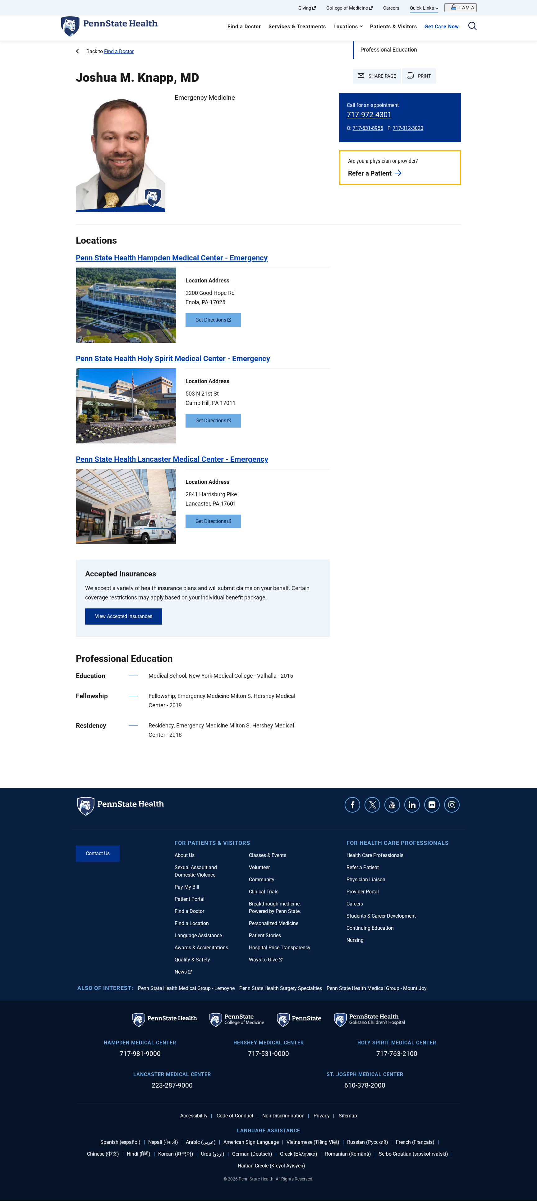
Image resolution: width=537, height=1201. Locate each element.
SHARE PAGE (381, 76)
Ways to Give (263, 960)
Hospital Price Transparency (279, 948)
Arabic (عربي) (201, 1142)
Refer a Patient (370, 173)
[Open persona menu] (460, 7)
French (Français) (415, 1142)
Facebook (352, 805)
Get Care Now (442, 27)
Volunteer (259, 867)
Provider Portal (363, 892)
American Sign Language (251, 1142)
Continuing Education (370, 928)
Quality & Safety (192, 960)
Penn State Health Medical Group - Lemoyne (186, 988)
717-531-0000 (268, 1053)
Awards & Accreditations (201, 948)
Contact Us (98, 853)
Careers (391, 8)
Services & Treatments (297, 27)
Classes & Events (267, 855)
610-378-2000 (364, 1085)
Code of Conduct (235, 1116)
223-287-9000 (172, 1085)
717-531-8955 (368, 128)
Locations (345, 27)
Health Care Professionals (375, 855)
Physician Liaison (366, 879)
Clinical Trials (263, 892)
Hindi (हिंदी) (138, 1154)
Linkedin (412, 805)
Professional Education (388, 49)
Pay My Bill (187, 887)
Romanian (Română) (348, 1154)
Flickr (432, 805)
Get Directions (210, 320)
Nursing (355, 940)
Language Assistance (198, 935)
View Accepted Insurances (123, 616)
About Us (185, 855)
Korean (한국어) (175, 1154)
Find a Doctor (244, 27)
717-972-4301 (369, 114)
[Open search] (472, 26)
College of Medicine (347, 8)
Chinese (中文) (103, 1154)
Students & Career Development (381, 916)
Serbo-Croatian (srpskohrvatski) (413, 1154)
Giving (304, 8)
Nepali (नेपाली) (163, 1142)
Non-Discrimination (283, 1116)
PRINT (424, 76)
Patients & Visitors (393, 27)
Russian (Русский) (367, 1142)
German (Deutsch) (252, 1154)
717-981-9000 (140, 1053)
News (181, 972)
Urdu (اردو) (212, 1154)
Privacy (322, 1116)
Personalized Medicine (273, 923)
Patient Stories (265, 935)
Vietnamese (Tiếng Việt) (313, 1142)
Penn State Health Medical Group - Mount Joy (377, 988)
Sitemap (348, 1116)
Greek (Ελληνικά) (298, 1154)
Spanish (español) (120, 1142)
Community (261, 879)
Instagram (452, 805)
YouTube (392, 805)
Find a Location (192, 923)
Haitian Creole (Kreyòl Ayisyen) (271, 1166)
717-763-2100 (396, 1053)
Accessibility (194, 1116)
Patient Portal (189, 899)
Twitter (372, 805)
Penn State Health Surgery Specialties (280, 988)
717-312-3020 (408, 128)
